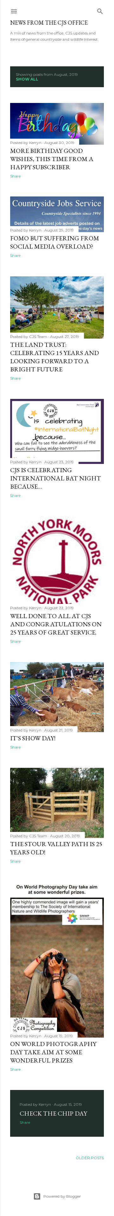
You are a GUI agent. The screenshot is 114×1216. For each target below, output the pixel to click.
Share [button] (15, 176)
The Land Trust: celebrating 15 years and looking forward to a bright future (54, 356)
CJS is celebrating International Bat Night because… (55, 478)
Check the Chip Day (53, 1113)
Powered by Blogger (62, 1196)
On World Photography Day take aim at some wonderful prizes (53, 1052)
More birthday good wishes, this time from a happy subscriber (51, 159)
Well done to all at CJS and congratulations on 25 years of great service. (56, 624)
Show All (27, 79)
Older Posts (90, 1157)
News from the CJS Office (49, 22)
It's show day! (32, 738)
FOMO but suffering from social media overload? (54, 242)
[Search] (100, 10)
